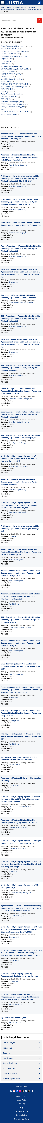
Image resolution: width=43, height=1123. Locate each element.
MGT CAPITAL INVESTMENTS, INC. (14, 84)
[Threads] (23, 1091)
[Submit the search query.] (39, 20)
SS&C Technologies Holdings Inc (13, 104)
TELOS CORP (6, 109)
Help (21, 1107)
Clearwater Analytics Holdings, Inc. (14, 56)
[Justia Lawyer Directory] (32, 1091)
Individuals (7, 1048)
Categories (31, 7)
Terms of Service (21, 1111)
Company (21, 1104)
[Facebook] (17, 1091)
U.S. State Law (9, 1068)
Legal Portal (21, 1100)
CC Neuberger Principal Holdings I (14, 51)
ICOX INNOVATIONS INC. (11, 74)
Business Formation (7, 9)
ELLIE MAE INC (7, 61)
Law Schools (8, 1058)
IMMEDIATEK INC (8, 76)
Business (6, 1053)
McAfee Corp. (6, 81)
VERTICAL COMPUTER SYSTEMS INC (15, 112)
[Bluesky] (26, 1091)
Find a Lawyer (9, 1042)
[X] (29, 1091)
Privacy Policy (21, 1115)
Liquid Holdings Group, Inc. (11, 79)
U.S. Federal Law (10, 1063)
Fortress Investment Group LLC (13, 66)
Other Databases (10, 1073)
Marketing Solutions (12, 1078)
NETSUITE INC (7, 89)
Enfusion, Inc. (6, 64)
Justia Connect (21, 1096)
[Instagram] (20, 1091)
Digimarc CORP (7, 59)
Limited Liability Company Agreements (28, 9)
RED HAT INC (6, 99)
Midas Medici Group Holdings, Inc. (14, 86)
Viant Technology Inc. (9, 114)
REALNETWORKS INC (9, 96)
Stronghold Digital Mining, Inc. (13, 107)
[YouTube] (14, 1091)
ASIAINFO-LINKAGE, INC (10, 49)
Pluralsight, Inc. (7, 91)
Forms (9, 7)
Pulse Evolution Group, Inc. (11, 94)
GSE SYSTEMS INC (8, 71)
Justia (3, 7)
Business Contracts (19, 7)
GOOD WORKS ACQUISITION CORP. (15, 69)
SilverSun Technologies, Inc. (12, 101)
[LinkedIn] (11, 1091)
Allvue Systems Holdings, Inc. (12, 46)
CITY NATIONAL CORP (10, 54)
